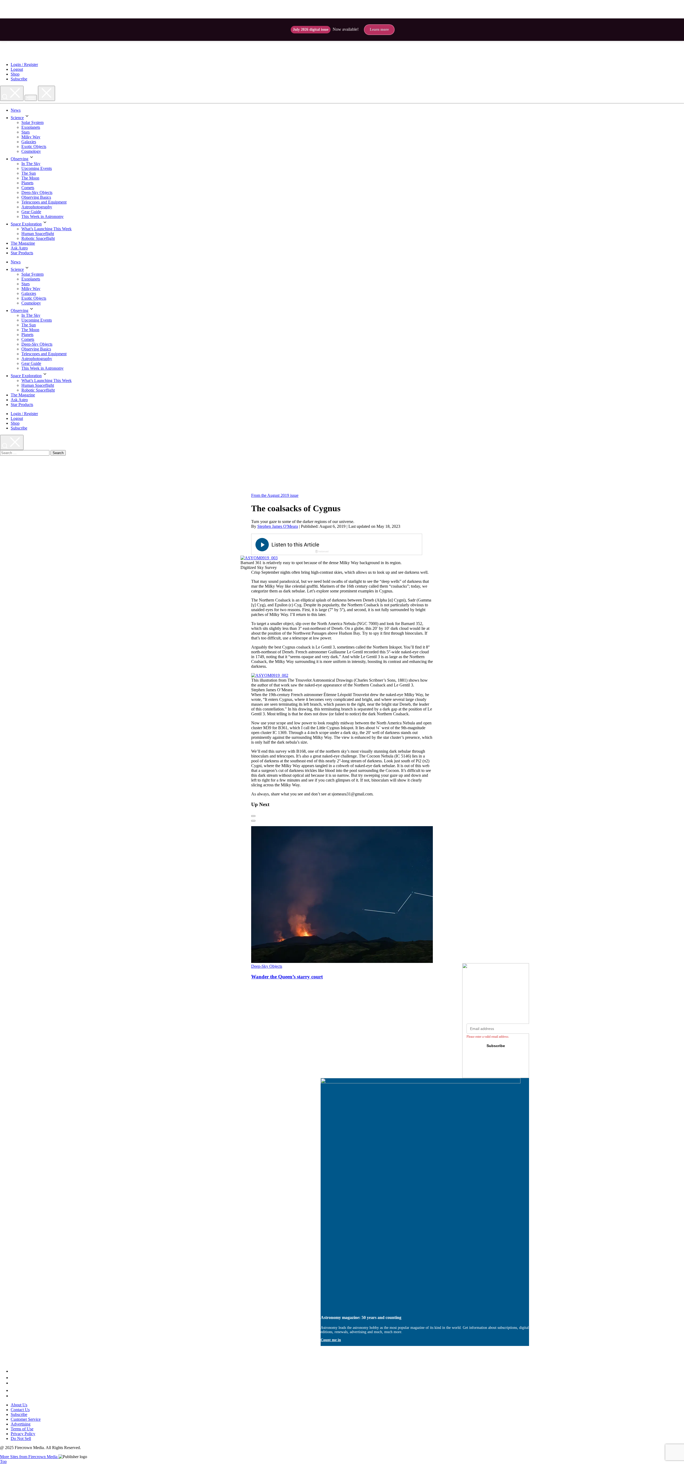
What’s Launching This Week (46, 229)
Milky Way (30, 137)
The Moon (30, 178)
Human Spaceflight (37, 233)
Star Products (22, 253)
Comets (27, 187)
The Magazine (23, 243)
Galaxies (28, 141)
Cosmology (31, 151)
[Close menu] (46, 93)
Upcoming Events (36, 168)
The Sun (28, 173)
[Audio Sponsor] (376, 545)
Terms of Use (22, 1429)
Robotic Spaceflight (38, 238)
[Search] (12, 93)
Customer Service (26, 1419)
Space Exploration (26, 224)
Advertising (20, 1424)
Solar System (32, 122)
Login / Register (24, 64)
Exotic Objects (33, 146)
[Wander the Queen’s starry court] (353, 961)
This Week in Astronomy (42, 216)
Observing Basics (36, 197)
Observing (19, 159)
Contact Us (20, 1409)
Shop (15, 74)
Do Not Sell (21, 1438)
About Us (19, 1405)
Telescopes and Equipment (44, 202)
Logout (17, 69)
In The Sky (30, 163)
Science (17, 117)
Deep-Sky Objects (36, 192)
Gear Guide (31, 211)
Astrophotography (36, 207)
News (16, 110)
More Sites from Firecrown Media (29, 1456)
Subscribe (19, 79)
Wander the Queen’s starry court (287, 976)
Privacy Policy (23, 1433)
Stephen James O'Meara (277, 526)
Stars (25, 132)
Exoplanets (30, 127)
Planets (27, 183)
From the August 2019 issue (274, 495)
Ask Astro (19, 248)
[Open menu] (31, 98)
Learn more (379, 30)
